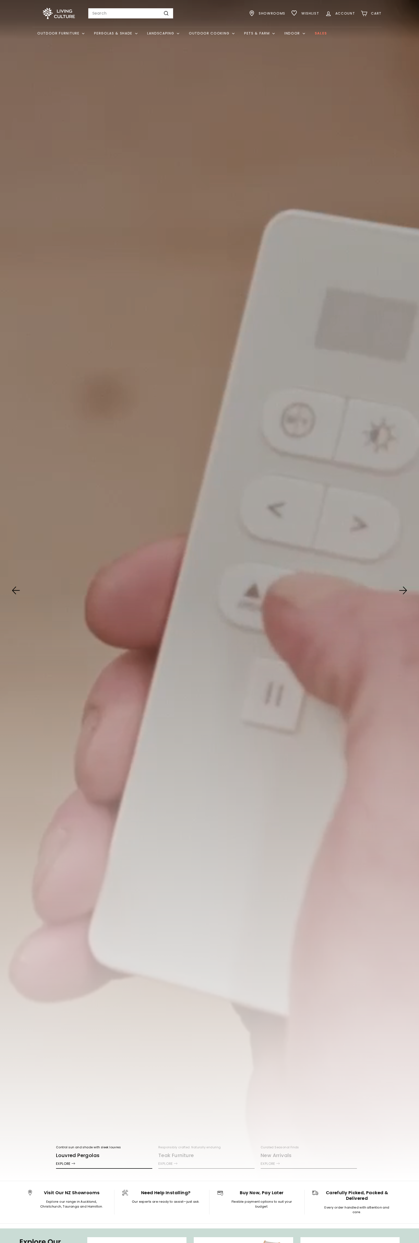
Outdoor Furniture (59, 33)
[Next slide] (403, 590)
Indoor (292, 33)
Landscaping (161, 33)
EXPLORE (63, 1163)
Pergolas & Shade (114, 33)
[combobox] (130, 13)
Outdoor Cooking (210, 33)
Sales (321, 33)
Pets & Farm (257, 33)
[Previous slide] (16, 590)
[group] (209, 590)
